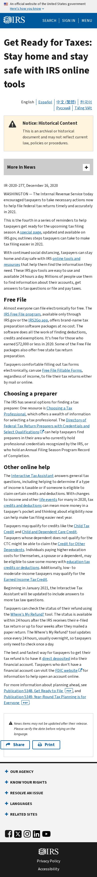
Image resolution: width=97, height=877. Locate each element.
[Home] (14, 19)
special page (30, 232)
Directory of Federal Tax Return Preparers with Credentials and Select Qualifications (47, 426)
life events (48, 499)
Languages (21, 803)
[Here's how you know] (48, 6)
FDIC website (66, 670)
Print (50, 745)
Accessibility (48, 869)
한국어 (86, 102)
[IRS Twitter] (18, 832)
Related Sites (23, 814)
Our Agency (21, 771)
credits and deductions (23, 505)
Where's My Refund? (27, 614)
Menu (87, 20)
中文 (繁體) (66, 102)
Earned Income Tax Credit (25, 579)
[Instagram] (27, 832)
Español (45, 102)
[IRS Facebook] (8, 832)
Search (49, 20)
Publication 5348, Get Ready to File (37, 690)
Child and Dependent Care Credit (49, 531)
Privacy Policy (48, 861)
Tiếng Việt (83, 108)
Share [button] (18, 745)
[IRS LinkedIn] (36, 832)
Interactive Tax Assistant (32, 475)
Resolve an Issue (26, 793)
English (27, 102)
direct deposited (56, 658)
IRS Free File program (22, 314)
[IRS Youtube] (46, 832)
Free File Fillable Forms (62, 370)
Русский (63, 108)
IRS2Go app (38, 320)
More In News (21, 167)
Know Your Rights (28, 782)
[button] (68, 20)
